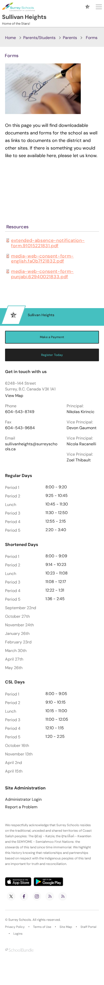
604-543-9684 (20, 427)
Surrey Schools (19, 920)
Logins (17, 933)
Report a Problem (21, 807)
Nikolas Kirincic (80, 411)
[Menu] (99, 6)
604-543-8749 (19, 411)
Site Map (66, 927)
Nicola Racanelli (81, 444)
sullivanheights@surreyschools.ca (31, 447)
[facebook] (24, 896)
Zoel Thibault (79, 460)
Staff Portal (88, 927)
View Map (14, 395)
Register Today (52, 355)
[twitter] (11, 896)
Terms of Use (42, 927)
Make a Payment (52, 337)
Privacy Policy (15, 927)
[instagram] (37, 896)
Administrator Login (23, 799)
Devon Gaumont (81, 427)
